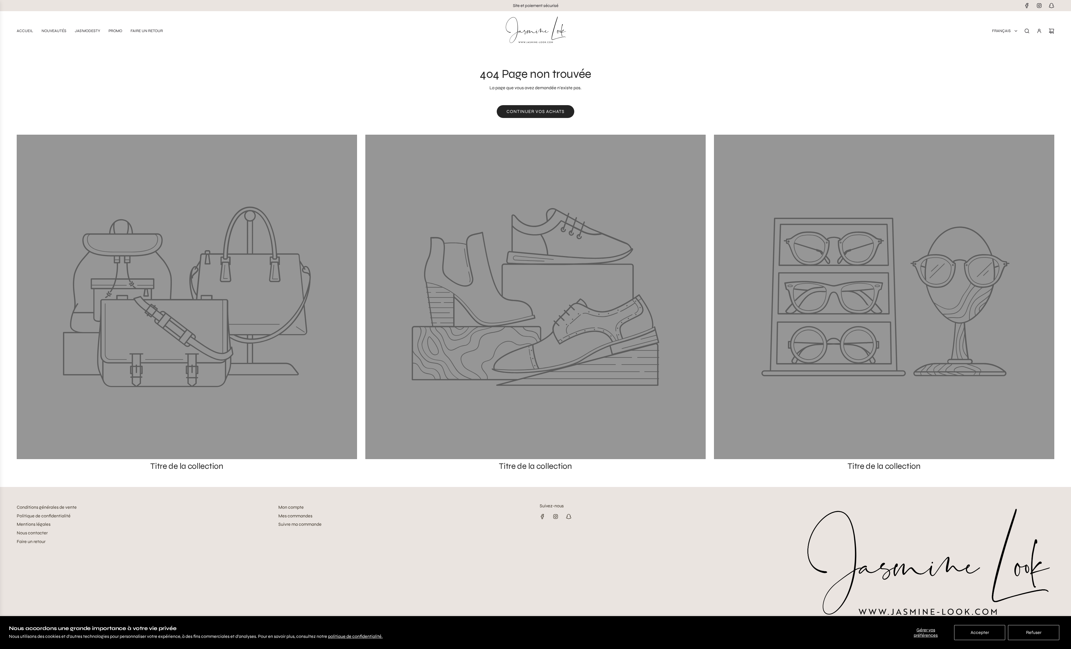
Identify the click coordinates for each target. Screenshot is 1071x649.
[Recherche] (1027, 31)
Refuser (1033, 632)
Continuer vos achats (535, 111)
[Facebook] (1027, 5)
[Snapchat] (1051, 5)
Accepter (980, 632)
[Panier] (1051, 31)
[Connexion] (1039, 31)
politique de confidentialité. (355, 636)
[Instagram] (1039, 5)
